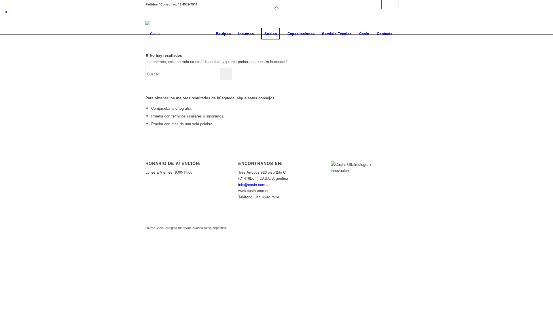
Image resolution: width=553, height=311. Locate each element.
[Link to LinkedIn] (394, 4)
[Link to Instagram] (377, 4)
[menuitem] (223, 34)
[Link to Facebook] (368, 4)
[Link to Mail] (403, 4)
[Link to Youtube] (386, 4)
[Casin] (152, 34)
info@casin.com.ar (254, 184)
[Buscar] (402, 34)
